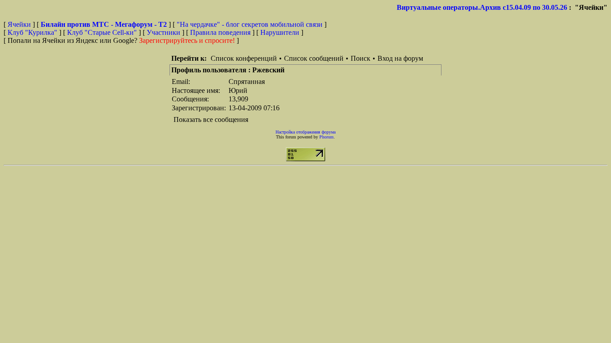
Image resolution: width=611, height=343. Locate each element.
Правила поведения (220, 32)
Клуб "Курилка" (32, 32)
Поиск (360, 58)
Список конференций (244, 58)
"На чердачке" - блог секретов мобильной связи (249, 24)
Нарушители (279, 32)
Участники (163, 32)
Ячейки (20, 24)
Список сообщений (314, 58)
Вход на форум (400, 58)
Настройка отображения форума (305, 132)
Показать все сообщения (211, 119)
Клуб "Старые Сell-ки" (102, 32)
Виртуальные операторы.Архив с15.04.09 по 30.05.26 (482, 7)
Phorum (326, 136)
